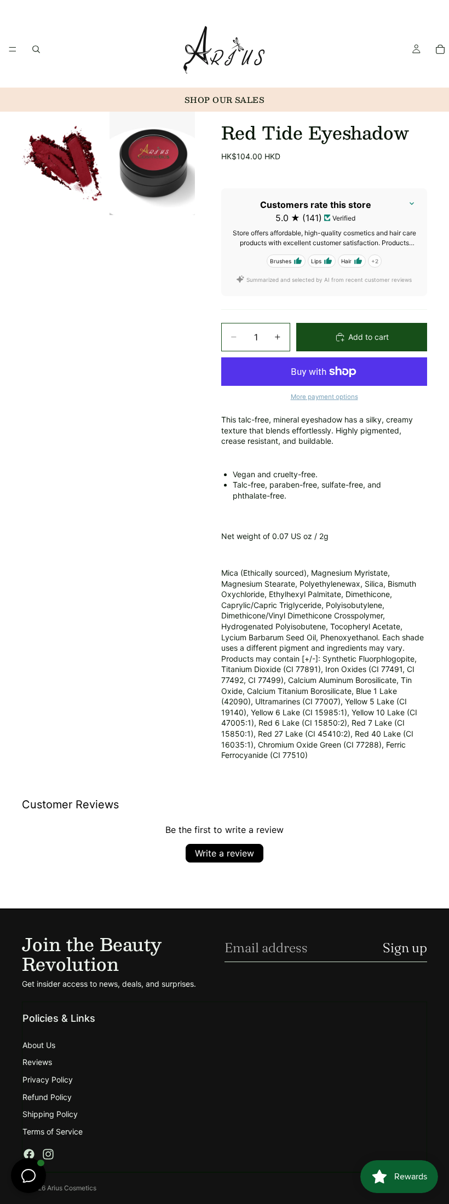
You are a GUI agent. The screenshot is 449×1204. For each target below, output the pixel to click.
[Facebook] (29, 1154)
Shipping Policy (50, 1114)
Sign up (405, 948)
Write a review (224, 853)
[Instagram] (48, 1154)
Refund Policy (47, 1097)
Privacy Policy (47, 1079)
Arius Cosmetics (71, 1188)
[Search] (36, 49)
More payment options (324, 397)
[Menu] (12, 49)
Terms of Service (52, 1131)
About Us (38, 1045)
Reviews (37, 1062)
